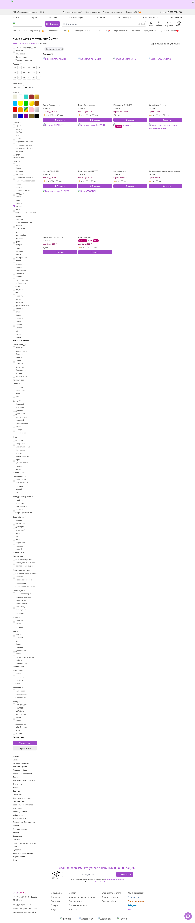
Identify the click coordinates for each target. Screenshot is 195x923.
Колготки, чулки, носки (22, 797)
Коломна (19, 363)
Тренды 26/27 (150, 30)
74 (39, 77)
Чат (164, 12)
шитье (18, 321)
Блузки (34, 17)
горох (18, 459)
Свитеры (16, 839)
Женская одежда (20, 43)
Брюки (34, 43)
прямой (19, 549)
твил (17, 292)
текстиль (19, 295)
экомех (19, 337)
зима (18, 393)
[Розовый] (31, 109)
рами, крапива (22, 279)
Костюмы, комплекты (23, 804)
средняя (19, 626)
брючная (19, 174)
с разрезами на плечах (26, 586)
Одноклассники (136, 901)
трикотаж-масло (22, 305)
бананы (19, 520)
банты (18, 634)
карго (18, 533)
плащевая (20, 273)
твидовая (19, 289)
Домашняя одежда (77, 17)
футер (18, 315)
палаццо (19, 545)
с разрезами (21, 583)
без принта (20, 450)
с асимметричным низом (26, 573)
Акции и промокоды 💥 (34, 30)
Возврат (55, 905)
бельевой (20, 404)
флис (18, 311)
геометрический (22, 456)
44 (24, 67)
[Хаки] (31, 116)
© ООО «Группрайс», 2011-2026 (25, 908)
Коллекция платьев (82, 30)
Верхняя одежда (20, 766)
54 (19, 72)
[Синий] (20, 116)
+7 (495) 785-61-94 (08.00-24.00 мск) (25, 898)
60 (34, 72)
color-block (20, 440)
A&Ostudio (20, 711)
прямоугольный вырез (25, 562)
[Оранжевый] (20, 109)
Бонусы (54, 909)
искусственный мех (24, 144)
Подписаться (125, 874)
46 (29, 67)
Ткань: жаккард (53, 48)
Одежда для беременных (24, 822)
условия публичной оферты (114, 879)
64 (15, 77)
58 (29, 72)
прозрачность (21, 506)
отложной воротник (24, 559)
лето (18, 396)
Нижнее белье (176, 17)
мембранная (21, 257)
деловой (19, 410)
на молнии (20, 690)
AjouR (18, 730)
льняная (19, 251)
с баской (19, 576)
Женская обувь (124, 17)
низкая (18, 623)
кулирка (19, 244)
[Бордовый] (31, 96)
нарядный (20, 420)
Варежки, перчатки (21, 763)
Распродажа (53, 30)
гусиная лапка (22, 462)
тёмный (19, 489)
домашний (20, 413)
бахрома (19, 637)
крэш (18, 241)
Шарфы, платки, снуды (23, 853)
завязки (19, 653)
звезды (18, 469)
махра (18, 254)
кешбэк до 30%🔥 (133, 12)
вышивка (19, 647)
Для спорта (17, 784)
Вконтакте (133, 897)
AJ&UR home (21, 727)
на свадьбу (20, 606)
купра (18, 247)
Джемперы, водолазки (22, 773)
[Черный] (36, 116)
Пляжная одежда (20, 829)
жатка (18, 209)
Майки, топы (18, 815)
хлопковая (20, 318)
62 (39, 72)
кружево (19, 238)
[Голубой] (15, 103)
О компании (56, 892)
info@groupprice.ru (22, 904)
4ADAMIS (19, 708)
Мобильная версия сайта (24, 912)
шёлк (18, 331)
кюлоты (19, 539)
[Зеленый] (25, 103)
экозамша (20, 334)
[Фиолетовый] (25, 116)
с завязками (21, 697)
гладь (18, 199)
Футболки (17, 849)
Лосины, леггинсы (20, 811)
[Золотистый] (31, 103)
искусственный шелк (24, 148)
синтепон (20, 676)
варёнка (19, 453)
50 (39, 67)
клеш (18, 536)
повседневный (22, 423)
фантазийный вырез (24, 565)
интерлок (19, 219)
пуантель (19, 509)
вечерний (20, 407)
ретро (18, 426)
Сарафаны (17, 835)
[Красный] (15, 109)
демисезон (20, 390)
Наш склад (20, 53)
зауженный (20, 529)
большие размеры (23, 596)
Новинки (16, 30)
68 (24, 77)
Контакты (73, 909)
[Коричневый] (36, 103)
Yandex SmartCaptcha (102, 882)
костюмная (20, 228)
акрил (18, 125)
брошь (18, 644)
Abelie (18, 717)
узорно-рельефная (24, 512)
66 (19, 77)
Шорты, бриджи (19, 856)
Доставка (55, 897)
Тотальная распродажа (26, 47)
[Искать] (139, 24)
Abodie (18, 720)
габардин (20, 193)
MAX (130, 909)
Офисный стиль (121, 30)
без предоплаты (92, 12)
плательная (21, 270)
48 (34, 67)
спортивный (21, 432)
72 (34, 77)
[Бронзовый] (36, 96)
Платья (16, 17)
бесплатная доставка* (72, 12)
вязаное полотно (23, 190)
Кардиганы (17, 794)
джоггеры (20, 526)
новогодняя (21, 609)
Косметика (101, 17)
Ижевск (19, 357)
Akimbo (19, 733)
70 (29, 77)
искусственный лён (24, 222)
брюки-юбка (21, 523)
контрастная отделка (25, 656)
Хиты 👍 (66, 30)
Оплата (72, 892)
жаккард (19, 206)
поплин (19, 276)
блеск (18, 640)
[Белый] (20, 97)
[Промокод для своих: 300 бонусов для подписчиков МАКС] (97, 4)
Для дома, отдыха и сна (24, 780)
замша (18, 215)
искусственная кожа (24, 141)
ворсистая (20, 503)
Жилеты (16, 790)
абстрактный (21, 443)
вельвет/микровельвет (25, 180)
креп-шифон (21, 235)
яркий (18, 492)
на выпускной (21, 603)
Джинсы (16, 777)
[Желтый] (20, 103)
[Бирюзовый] (25, 96)
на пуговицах (21, 694)
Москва (19, 373)
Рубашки (16, 832)
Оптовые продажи (78, 905)
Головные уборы (20, 770)
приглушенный (22, 482)
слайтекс (19, 680)
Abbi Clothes (21, 714)
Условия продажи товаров (82, 897)
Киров (18, 360)
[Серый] (15, 116)
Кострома (20, 366)
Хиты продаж (21, 57)
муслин (19, 263)
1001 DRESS (21, 704)
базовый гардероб (23, 593)
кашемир (19, 151)
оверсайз (19, 612)
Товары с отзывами (24, 60)
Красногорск (21, 370)
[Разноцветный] (25, 109)
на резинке (20, 542)
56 (24, 72)
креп (18, 231)
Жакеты (16, 787)
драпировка (21, 650)
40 (15, 67)
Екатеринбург (21, 350)
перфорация (21, 663)
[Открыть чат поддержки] (188, 916)
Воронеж (19, 347)
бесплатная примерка (112, 12)
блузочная (20, 171)
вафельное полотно (24, 177)
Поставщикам (76, 901)
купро (18, 154)
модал (18, 260)
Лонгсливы (17, 808)
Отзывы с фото (108, 901)
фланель (19, 308)
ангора (18, 128)
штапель (19, 327)
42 (19, 67)
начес (18, 673)
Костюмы (53, 17)
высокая (19, 620)
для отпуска (21, 600)
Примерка (55, 901)
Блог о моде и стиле (111, 892)
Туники (16, 846)
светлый (19, 485)
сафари (19, 429)
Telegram (132, 905)
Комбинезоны (19, 801)
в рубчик (19, 499)
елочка (18, 465)
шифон (19, 324)
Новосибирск (21, 376)
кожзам (19, 225)
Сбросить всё (25, 748)
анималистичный (23, 446)
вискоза (19, 138)
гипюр (18, 196)
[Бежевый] (15, 96)
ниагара (19, 267)
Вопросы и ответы (110, 897)
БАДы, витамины (150, 17)
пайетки (19, 660)
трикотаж (19, 302)
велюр (18, 135)
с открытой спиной (24, 579)
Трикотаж (136, 30)
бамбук (19, 132)
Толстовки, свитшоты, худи (24, 842)
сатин (18, 286)
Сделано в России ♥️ (169, 30)
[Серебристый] (36, 109)
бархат (18, 168)
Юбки (15, 860)
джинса (19, 203)
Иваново (19, 354)
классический (21, 416)
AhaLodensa (21, 724)
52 (15, 72)
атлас (18, 164)
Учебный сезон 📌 (102, 30)
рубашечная (21, 283)
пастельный (21, 479)
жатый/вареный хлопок (26, 212)
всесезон (19, 386)
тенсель (19, 299)
